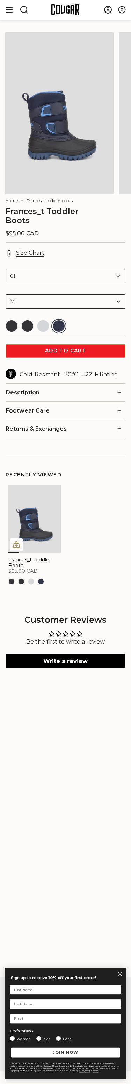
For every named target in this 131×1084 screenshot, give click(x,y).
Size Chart (30, 252)
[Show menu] (9, 10)
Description (22, 392)
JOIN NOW (66, 1052)
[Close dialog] (120, 974)
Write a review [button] (65, 661)
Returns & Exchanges (36, 428)
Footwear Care (28, 410)
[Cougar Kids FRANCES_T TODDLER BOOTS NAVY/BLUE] (34, 519)
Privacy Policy (84, 1071)
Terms (95, 1071)
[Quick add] (16, 544)
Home (12, 200)
